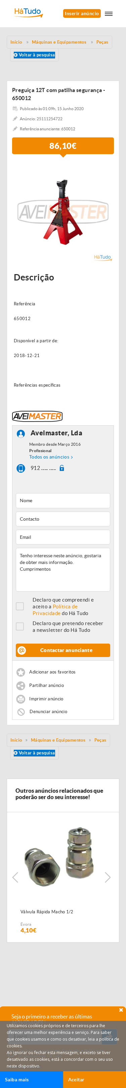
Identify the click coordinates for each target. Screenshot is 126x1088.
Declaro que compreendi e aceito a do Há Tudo (63, 606)
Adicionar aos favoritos (52, 672)
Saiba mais (17, 1079)
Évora (26, 924)
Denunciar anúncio (48, 711)
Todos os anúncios (49, 457)
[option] (63, 212)
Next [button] (107, 877)
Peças (100, 740)
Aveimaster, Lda (57, 433)
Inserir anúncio (82, 13)
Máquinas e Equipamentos (58, 740)
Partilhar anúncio (46, 685)
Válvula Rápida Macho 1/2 (47, 911)
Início (16, 740)
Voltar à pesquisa (36, 54)
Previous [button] (15, 877)
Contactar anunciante (66, 650)
